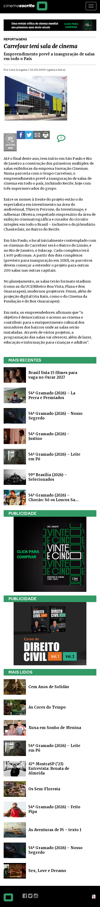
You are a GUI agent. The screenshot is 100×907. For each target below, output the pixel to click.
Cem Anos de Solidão (48, 686)
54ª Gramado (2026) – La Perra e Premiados (51, 395)
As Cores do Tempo (47, 707)
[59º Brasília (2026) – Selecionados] (15, 477)
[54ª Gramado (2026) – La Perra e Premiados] (15, 395)
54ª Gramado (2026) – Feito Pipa (54, 809)
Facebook (25, 896)
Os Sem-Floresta (44, 788)
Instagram (36, 896)
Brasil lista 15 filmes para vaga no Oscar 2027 (52, 375)
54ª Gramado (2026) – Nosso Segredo (55, 850)
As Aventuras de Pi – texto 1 (55, 829)
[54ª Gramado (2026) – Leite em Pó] (15, 456)
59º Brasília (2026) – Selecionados (47, 477)
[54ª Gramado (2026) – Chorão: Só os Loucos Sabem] (15, 497)
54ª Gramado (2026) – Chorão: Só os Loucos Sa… (53, 497)
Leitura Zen (10, 142)
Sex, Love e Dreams (47, 870)
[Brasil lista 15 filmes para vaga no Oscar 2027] (15, 375)
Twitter (30, 896)
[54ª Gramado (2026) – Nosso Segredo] (15, 415)
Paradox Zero (94, 897)
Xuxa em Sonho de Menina (54, 727)
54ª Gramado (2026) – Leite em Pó (54, 748)
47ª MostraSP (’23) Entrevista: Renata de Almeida (48, 768)
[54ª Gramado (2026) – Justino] (15, 436)
